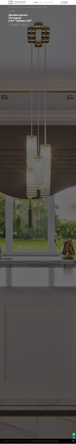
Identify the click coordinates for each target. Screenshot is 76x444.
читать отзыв (24, 24)
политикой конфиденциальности (38, 440)
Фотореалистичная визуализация (24, 7)
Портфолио (14, 7)
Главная (10, 7)
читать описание (13, 24)
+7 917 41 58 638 (63, 1)
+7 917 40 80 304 (63, 3)
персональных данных (54, 440)
